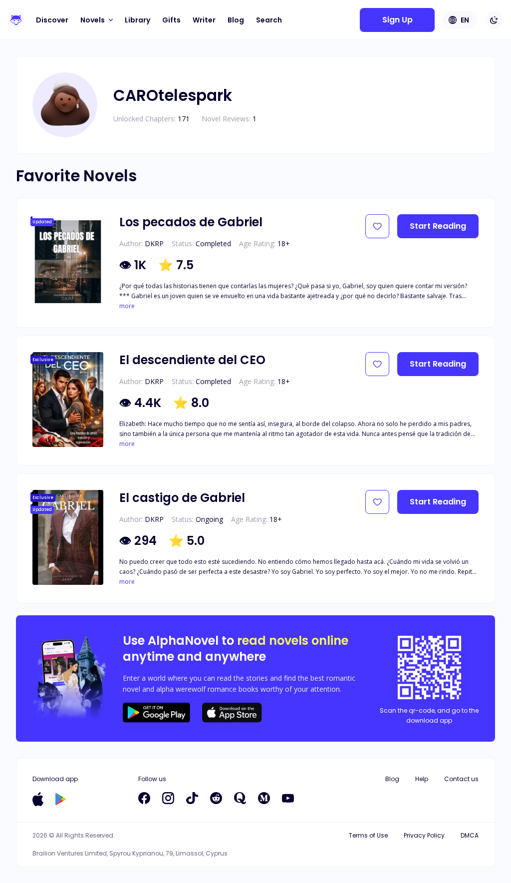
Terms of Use (368, 835)
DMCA (470, 835)
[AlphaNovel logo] (16, 20)
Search (269, 20)
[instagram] (168, 798)
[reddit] (216, 798)
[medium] (264, 798)
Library (137, 20)
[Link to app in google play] (60, 799)
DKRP (154, 243)
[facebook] (144, 798)
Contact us (461, 779)
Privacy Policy (424, 835)
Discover (52, 20)
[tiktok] (192, 798)
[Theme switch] (494, 20)
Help (421, 779)
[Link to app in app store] (37, 799)
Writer (204, 20)
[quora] (240, 798)
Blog (236, 20)
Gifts (171, 20)
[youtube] (288, 798)
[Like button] (377, 226)
